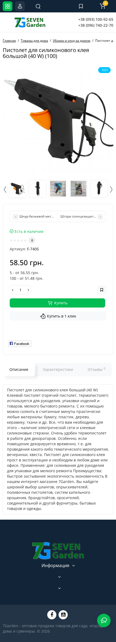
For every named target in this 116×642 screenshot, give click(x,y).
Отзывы (96, 369)
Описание (18, 369)
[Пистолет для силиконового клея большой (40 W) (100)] (58, 119)
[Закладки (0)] (81, 6)
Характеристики (58, 369)
